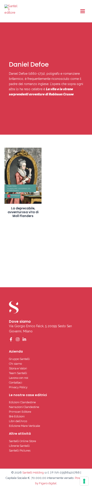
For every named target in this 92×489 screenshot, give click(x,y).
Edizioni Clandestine (22, 402)
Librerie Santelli (19, 445)
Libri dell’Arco (18, 421)
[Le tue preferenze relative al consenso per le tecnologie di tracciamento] (84, 481)
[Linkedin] (24, 339)
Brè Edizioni (17, 416)
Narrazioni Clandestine (24, 407)
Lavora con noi (18, 377)
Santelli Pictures (19, 450)
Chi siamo (15, 363)
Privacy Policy (18, 387)
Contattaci (15, 382)
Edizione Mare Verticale (24, 426)
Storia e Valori (18, 368)
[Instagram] (18, 339)
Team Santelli (18, 373)
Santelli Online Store (22, 441)
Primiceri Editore (20, 411)
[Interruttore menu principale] (83, 11)
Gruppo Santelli (19, 359)
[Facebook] (11, 339)
